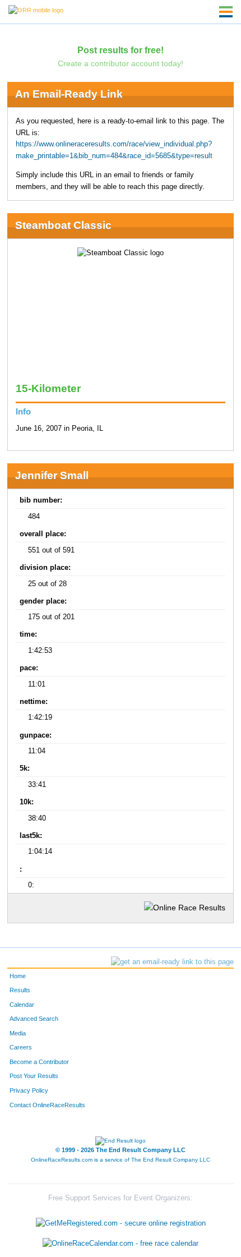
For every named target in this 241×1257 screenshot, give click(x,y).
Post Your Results (34, 1075)
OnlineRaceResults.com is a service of (120, 1160)
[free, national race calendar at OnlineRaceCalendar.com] (120, 1243)
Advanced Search (34, 1018)
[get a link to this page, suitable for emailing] (172, 962)
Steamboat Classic (63, 225)
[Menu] (226, 12)
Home (18, 976)
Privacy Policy (29, 1090)
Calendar (22, 1004)
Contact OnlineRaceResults (47, 1105)
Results (20, 990)
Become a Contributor (39, 1061)
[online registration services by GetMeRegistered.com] (121, 1221)
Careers (21, 1047)
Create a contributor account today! (120, 63)
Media (18, 1033)
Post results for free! (120, 50)
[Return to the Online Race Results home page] (35, 9)
